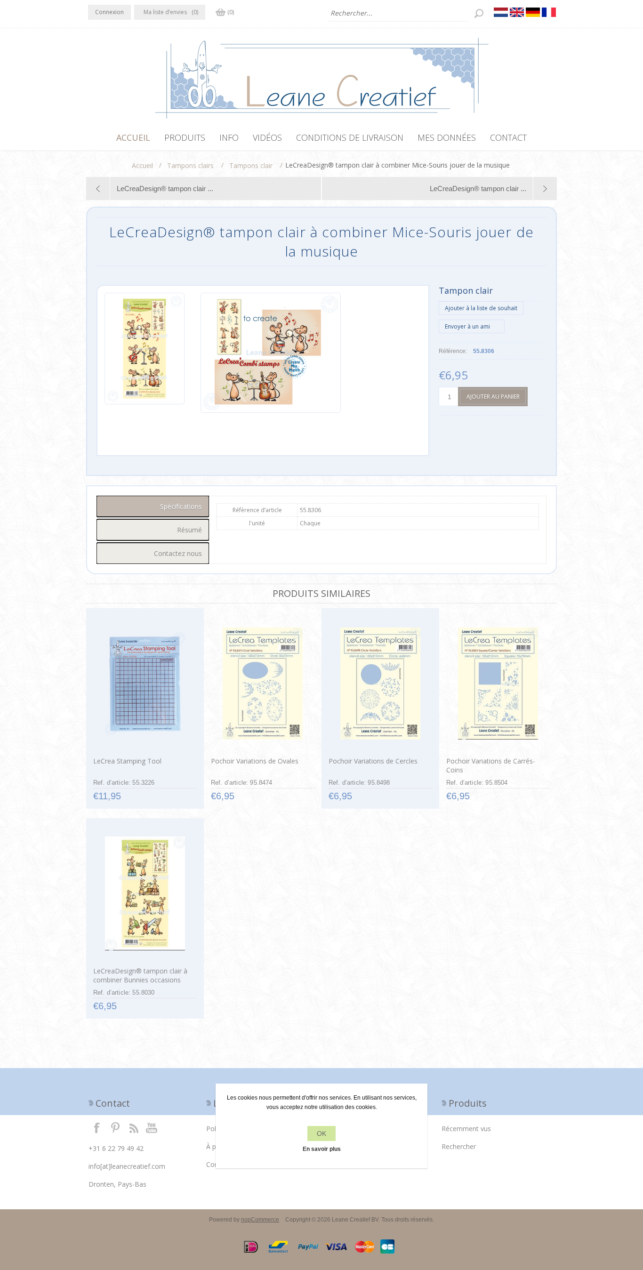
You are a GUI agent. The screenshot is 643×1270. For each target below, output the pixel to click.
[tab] (152, 506)
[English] (516, 12)
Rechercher (459, 1146)
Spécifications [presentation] (181, 506)
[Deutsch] (532, 12)
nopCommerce (260, 1219)
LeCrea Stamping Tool (127, 760)
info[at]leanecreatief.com (126, 1166)
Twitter (115, 1127)
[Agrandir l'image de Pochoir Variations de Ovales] (262, 683)
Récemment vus (466, 1128)
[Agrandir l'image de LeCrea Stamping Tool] (145, 683)
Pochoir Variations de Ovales (254, 760)
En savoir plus (322, 1149)
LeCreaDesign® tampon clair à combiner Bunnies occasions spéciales (140, 979)
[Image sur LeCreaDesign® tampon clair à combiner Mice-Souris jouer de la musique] (144, 353)
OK (321, 1133)
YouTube (152, 1127)
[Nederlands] (500, 12)
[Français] (548, 12)
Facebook (97, 1127)
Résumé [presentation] (189, 529)
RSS (133, 1127)
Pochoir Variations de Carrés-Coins (490, 765)
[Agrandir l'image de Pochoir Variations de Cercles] (380, 683)
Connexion (109, 12)
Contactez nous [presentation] (178, 553)
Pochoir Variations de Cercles (373, 760)
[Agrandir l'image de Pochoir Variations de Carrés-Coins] (498, 683)
